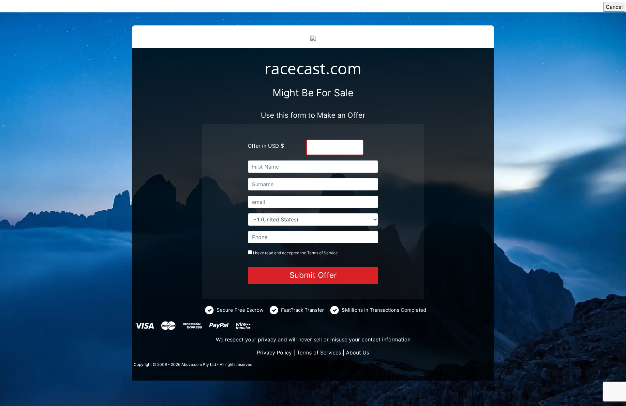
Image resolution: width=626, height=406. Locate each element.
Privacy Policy (274, 352)
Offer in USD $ (266, 146)
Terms (312, 252)
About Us (357, 352)
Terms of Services (319, 352)
